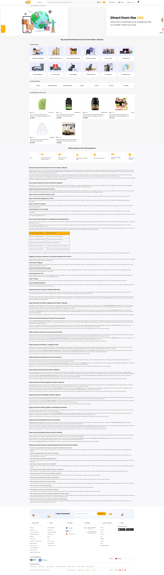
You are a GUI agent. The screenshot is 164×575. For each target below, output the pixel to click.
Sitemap (32, 536)
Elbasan (102, 538)
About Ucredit (50, 541)
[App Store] (122, 530)
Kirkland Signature (38, 85)
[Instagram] (117, 570)
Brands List (50, 530)
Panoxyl (82, 85)
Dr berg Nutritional (52, 85)
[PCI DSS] (33, 560)
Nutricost (96, 85)
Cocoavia (126, 85)
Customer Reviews (51, 532)
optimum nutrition (78, 112)
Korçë (101, 541)
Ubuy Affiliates (50, 543)
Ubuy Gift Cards (51, 545)
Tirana (101, 527)
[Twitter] (122, 570)
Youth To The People (51, 112)
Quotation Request (34, 532)
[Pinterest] (125, 570)
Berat (101, 543)
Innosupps (111, 85)
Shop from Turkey (90, 566)
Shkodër (102, 534)
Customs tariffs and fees (36, 541)
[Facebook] (115, 570)
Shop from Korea (71, 566)
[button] (112, 2)
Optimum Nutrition (104, 112)
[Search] (104, 2)
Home (31, 5)
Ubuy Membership (34, 547)
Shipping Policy (33, 543)
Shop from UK (41, 566)
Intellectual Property (34, 534)
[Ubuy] (27, 2)
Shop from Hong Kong (60, 566)
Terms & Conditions (71, 570)
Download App (50, 527)
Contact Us (32, 530)
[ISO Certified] (42, 560)
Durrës (102, 530)
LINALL (133, 112)
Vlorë (101, 532)
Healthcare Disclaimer (35, 552)
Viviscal (67, 85)
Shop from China (80, 566)
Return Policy (50, 534)
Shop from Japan (50, 566)
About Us (32, 527)
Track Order (32, 538)
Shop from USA (33, 566)
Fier (101, 536)
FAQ (48, 538)
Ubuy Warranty (33, 550)
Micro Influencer (33, 545)
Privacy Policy (81, 570)
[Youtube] (120, 570)
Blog (48, 536)
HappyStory (52, 137)
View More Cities (104, 545)
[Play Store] (130, 530)
